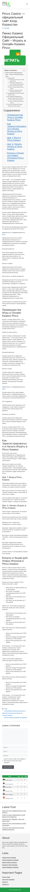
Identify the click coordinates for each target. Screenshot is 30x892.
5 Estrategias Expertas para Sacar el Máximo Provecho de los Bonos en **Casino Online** (13, 713)
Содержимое (11, 78)
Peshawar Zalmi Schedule (9, 865)
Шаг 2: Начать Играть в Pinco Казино (17, 88)
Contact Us (5, 884)
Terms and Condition (8, 879)
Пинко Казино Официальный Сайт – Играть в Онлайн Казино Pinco (14, 74)
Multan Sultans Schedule (9, 862)
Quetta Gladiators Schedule (10, 867)
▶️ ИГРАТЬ (12, 57)
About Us (5, 882)
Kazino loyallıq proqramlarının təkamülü (15, 717)
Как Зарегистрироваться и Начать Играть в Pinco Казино (17, 83)
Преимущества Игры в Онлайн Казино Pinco (17, 80)
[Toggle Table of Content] (23, 70)
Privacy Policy (6, 877)
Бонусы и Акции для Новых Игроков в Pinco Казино (16, 91)
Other (5, 708)
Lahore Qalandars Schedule (10, 860)
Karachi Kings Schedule (9, 857)
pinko (3, 234)
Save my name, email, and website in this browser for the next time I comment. (15, 760)
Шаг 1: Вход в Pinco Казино (16, 85)
